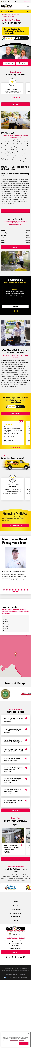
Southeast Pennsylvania (8, 16)
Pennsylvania (15, 14)
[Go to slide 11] (18, 589)
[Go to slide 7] (12, 589)
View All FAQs (16, 810)
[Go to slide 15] (24, 589)
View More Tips (15, 859)
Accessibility (9, 974)
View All (15, 306)
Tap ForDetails (28, 11)
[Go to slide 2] (14, 311)
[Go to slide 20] (16, 591)
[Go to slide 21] (17, 591)
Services (15, 902)
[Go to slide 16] (26, 589)
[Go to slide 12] (19, 589)
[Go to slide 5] (19, 447)
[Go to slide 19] (14, 591)
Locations (8, 14)
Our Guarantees (15, 909)
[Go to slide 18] (13, 591)
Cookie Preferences (14, 1040)
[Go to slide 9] (15, 589)
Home (3, 14)
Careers (15, 921)
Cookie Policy (21, 1040)
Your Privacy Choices (11, 977)
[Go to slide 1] (13, 311)
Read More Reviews (15, 413)
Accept (23, 1043)
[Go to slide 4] (17, 311)
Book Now (15, 211)
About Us (16, 905)
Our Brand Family (15, 917)
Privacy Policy (22, 974)
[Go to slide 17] (27, 589)
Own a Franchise (15, 913)
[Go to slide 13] (21, 589)
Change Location (27, 1)
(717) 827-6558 (17, 935)
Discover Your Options (15, 525)
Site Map (15, 974)
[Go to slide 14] (23, 589)
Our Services (15, 104)
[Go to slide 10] (16, 589)
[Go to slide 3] (16, 311)
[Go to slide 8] (13, 589)
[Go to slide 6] (10, 589)
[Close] (28, 1033)
